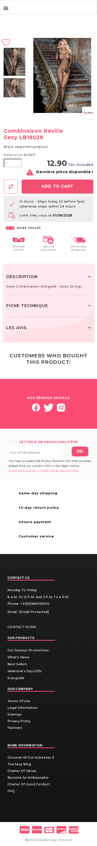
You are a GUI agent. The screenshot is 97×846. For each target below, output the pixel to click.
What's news (18, 657)
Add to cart (57, 186)
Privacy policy (19, 721)
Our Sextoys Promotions (28, 650)
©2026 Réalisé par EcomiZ (48, 840)
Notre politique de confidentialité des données (44, 471)
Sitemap (14, 714)
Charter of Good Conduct (28, 784)
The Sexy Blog (19, 764)
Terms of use (18, 701)
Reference (13, 155)
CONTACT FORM (21, 627)
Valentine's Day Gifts (24, 671)
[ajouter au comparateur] (11, 186)
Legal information (22, 708)
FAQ (11, 791)
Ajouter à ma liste (48, 42)
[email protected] (34, 612)
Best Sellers (17, 664)
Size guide (15, 678)
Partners (14, 728)
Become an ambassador (28, 777)
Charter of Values (22, 771)
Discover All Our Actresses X (30, 757)
